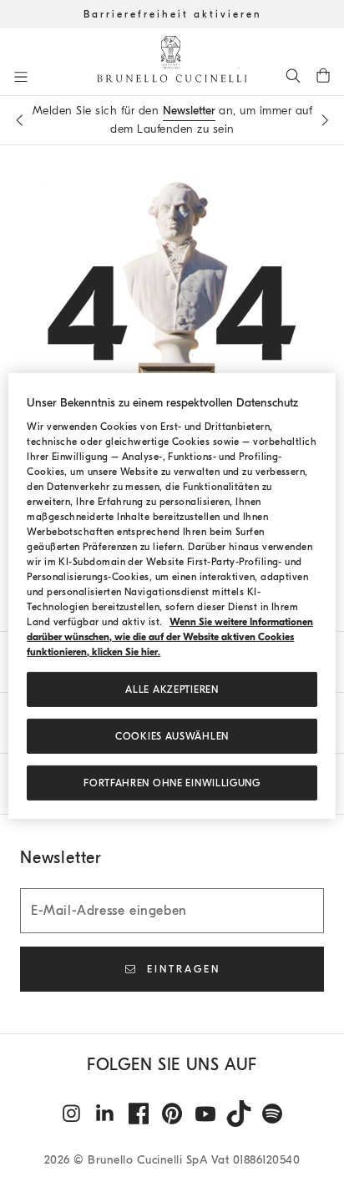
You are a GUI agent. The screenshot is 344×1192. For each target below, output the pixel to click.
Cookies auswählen (172, 736)
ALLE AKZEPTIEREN (171, 689)
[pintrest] (172, 1113)
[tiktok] (238, 1113)
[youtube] (205, 1113)
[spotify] (272, 1113)
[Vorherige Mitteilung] (19, 120)
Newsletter (189, 111)
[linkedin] (105, 1113)
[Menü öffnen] (21, 76)
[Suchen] (293, 75)
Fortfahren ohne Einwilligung (172, 783)
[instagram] (71, 1113)
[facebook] (138, 1113)
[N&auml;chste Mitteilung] (325, 120)
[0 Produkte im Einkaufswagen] (323, 75)
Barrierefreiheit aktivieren (172, 14)
